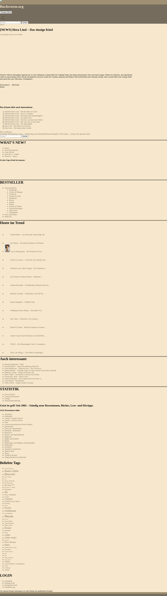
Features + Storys (11, 156)
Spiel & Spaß (9, 451)
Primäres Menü (6, 12)
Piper (7, 544)
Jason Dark (8, 521)
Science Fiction (9, 551)
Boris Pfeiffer (8, 477)
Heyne (9, 516)
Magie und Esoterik (12, 439)
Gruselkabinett (8, 513)
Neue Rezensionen (11, 150)
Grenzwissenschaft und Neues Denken (18, 424)
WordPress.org (10, 587)
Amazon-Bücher (10, 188)
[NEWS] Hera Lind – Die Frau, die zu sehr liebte (22, 122)
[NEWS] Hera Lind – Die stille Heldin (18, 124)
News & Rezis (10, 394)
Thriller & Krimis (11, 455)
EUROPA (8, 499)
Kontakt (7, 18)
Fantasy (7, 503)
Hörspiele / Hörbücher (13, 431)
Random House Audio (11, 547)
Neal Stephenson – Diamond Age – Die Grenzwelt (23, 368)
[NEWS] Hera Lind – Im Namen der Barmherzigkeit (23, 116)
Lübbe (7, 535)
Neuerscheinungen (15, 208)
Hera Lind (3, 132)
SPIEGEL (8, 217)
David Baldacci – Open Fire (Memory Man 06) (22, 366)
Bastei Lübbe (11, 470)
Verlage (7, 399)
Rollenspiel (9, 445)
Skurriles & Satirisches (13, 449)
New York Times (11, 215)
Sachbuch (8, 447)
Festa (6, 505)
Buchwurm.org (12, 6)
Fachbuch (12, 194)
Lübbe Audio (10, 537)
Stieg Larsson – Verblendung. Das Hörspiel (22, 134)
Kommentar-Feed (11, 585)
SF (5, 555)
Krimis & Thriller (15, 206)
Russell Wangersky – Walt (14, 364)
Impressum (8, 16)
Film (6, 422)
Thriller (7, 562)
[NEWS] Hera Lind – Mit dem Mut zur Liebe (21, 112)
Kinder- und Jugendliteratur (14, 435)
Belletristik (13, 190)
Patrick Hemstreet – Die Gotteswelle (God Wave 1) (23, 379)
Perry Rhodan (10, 542)
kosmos (8, 530)
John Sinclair (9, 523)
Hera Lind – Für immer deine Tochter (18, 128)
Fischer (8, 507)
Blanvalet (10, 474)
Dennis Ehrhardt (10, 481)
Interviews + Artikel (12, 154)
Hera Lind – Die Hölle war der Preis (18, 126)
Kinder (11, 204)
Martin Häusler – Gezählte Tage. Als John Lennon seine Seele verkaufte (30, 370)
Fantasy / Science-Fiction (14, 420)
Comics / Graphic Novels (14, 418)
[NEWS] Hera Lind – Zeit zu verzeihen (19, 114)
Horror (11, 200)
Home (7, 148)
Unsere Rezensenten (12, 397)
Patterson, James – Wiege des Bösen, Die (19, 372)
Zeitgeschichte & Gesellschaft (15, 457)
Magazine (8, 437)
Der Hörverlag (8, 483)
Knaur (9, 132)
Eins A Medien (10, 495)
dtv (6, 492)
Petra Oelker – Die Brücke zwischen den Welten (22, 375)
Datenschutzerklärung (12, 401)
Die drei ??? (10, 485)
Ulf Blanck (7, 568)
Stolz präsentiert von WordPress (27, 595)
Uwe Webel (18, 35)
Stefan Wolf (8, 559)
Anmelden (8, 581)
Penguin (7, 540)
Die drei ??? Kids (10, 487)
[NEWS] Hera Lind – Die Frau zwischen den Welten (24, 120)
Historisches (9, 426)
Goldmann (10, 510)
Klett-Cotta (8, 525)
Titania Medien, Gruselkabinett (15, 564)
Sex (6, 553)
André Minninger (9, 468)
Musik (7, 441)
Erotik (7, 497)
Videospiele (13, 213)
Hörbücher (13, 198)
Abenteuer (8, 414)
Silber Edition (9, 558)
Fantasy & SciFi (15, 196)
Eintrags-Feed (10, 583)
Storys (7, 453)
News (2, 25)
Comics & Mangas (15, 192)
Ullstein (7, 570)
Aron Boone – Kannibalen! (14, 381)
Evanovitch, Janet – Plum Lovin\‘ (17, 377)
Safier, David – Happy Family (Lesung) (19, 383)
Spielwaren (13, 210)
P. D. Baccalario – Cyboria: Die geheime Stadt (67, 134)
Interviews (8, 433)
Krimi (6, 533)
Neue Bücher (9, 152)
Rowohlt (8, 549)
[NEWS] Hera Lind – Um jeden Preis (18, 118)
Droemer (8, 489)
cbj (5, 479)
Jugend (11, 202)
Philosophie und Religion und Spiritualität (20, 443)
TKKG (6, 566)
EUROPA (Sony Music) (12, 501)
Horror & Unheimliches (13, 429)
